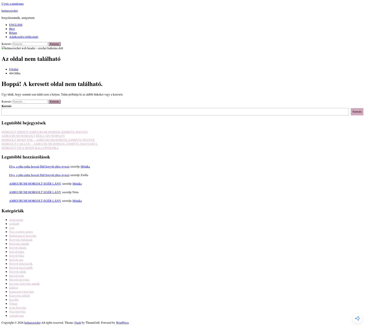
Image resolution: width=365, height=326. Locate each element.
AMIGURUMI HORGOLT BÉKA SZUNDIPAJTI (33, 136)
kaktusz (13, 287)
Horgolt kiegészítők (21, 268)
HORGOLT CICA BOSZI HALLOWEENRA (30, 148)
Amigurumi (16, 220)
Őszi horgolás (17, 311)
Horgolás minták (19, 244)
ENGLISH (15, 25)
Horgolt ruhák (17, 272)
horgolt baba (16, 252)
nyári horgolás (17, 307)
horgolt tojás (16, 275)
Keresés (6, 106)
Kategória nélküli (19, 295)
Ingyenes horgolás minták (24, 283)
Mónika (85, 166)
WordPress (122, 322)
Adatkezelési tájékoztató (23, 37)
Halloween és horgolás (22, 236)
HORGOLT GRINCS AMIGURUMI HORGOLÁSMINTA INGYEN (45, 132)
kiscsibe (14, 299)
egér (11, 228)
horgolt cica (16, 260)
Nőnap (13, 303)
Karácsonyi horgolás (21, 291)
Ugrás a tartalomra (13, 4)
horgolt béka (16, 256)
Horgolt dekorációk (21, 264)
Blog (12, 29)
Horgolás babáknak (21, 240)
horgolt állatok (17, 248)
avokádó (14, 224)
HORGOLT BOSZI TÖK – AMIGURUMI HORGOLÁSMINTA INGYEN (48, 140)
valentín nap (16, 315)
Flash (78, 322)
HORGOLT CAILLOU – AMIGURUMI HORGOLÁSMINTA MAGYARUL (50, 144)
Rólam (13, 33)
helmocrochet (10, 11)
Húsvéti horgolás (19, 279)
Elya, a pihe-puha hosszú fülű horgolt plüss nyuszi (39, 166)
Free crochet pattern (21, 232)
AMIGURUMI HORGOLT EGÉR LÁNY (35, 183)
